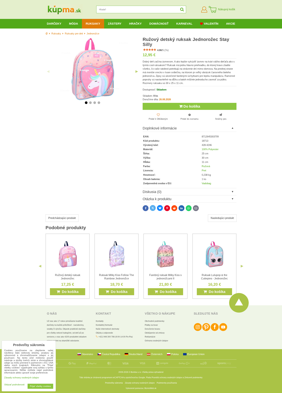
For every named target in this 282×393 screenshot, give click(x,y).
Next (136, 71)
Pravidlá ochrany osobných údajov (167, 377)
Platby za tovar (151, 325)
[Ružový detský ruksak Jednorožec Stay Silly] (92, 69)
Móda (73, 23)
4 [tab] (99, 102)
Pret (204, 170)
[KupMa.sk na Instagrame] (198, 330)
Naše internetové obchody (107, 329)
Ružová (206, 166)
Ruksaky (93, 23)
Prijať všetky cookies (40, 386)
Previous (48, 71)
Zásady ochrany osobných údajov (140, 383)
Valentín (211, 23)
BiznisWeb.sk (150, 388)
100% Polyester (210, 149)
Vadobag (206, 183)
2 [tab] (90, 102)
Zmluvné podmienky (193, 377)
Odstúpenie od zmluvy (154, 333)
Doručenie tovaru (152, 329)
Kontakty (99, 321)
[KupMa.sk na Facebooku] (215, 330)
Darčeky (54, 23)
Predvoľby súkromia (114, 383)
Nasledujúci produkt (222, 218)
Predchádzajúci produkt (62, 218)
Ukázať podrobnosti (14, 384)
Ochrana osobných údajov (156, 341)
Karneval (184, 23)
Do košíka (191, 106)
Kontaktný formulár (104, 325)
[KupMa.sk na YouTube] (223, 330)
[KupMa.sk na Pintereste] (206, 330)
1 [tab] (86, 102)
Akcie (230, 23)
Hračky (135, 23)
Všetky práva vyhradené (153, 372)
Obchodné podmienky (154, 321)
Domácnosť (159, 23)
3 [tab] (94, 102)
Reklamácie (150, 337)
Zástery (114, 23)
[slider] (149, 49)
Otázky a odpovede (104, 333)
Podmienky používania (167, 383)
